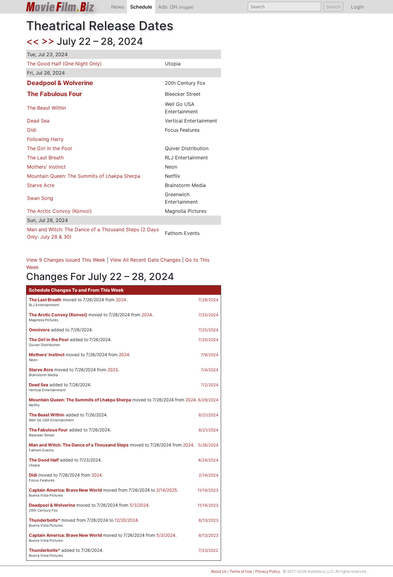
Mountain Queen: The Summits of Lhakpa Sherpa (83, 176)
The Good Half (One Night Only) (64, 63)
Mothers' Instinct (46, 167)
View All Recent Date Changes (145, 260)
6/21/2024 (208, 414)
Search (333, 6)
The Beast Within (46, 108)
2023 (112, 369)
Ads (176, 7)
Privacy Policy (267, 571)
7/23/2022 (208, 550)
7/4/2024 (209, 369)
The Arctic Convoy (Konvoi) (59, 211)
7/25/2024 (208, 314)
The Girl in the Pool (49, 148)
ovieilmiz (60, 7)
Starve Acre (40, 185)
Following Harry (45, 139)
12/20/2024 (126, 520)
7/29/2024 (208, 299)
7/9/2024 (209, 354)
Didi (31, 130)
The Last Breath (45, 157)
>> (47, 41)
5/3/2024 (139, 505)
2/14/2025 (166, 490)
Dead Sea (38, 121)
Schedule (142, 7)
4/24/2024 (208, 460)
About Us (219, 571)
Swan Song (40, 198)
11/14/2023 (207, 490)
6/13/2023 (208, 520)
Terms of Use (241, 571)
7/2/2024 (209, 384)
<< (32, 41)
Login (357, 7)
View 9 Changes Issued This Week (65, 260)
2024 (121, 299)
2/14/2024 (208, 475)
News (117, 7)
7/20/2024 (208, 339)
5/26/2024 (208, 444)
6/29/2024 (208, 399)
